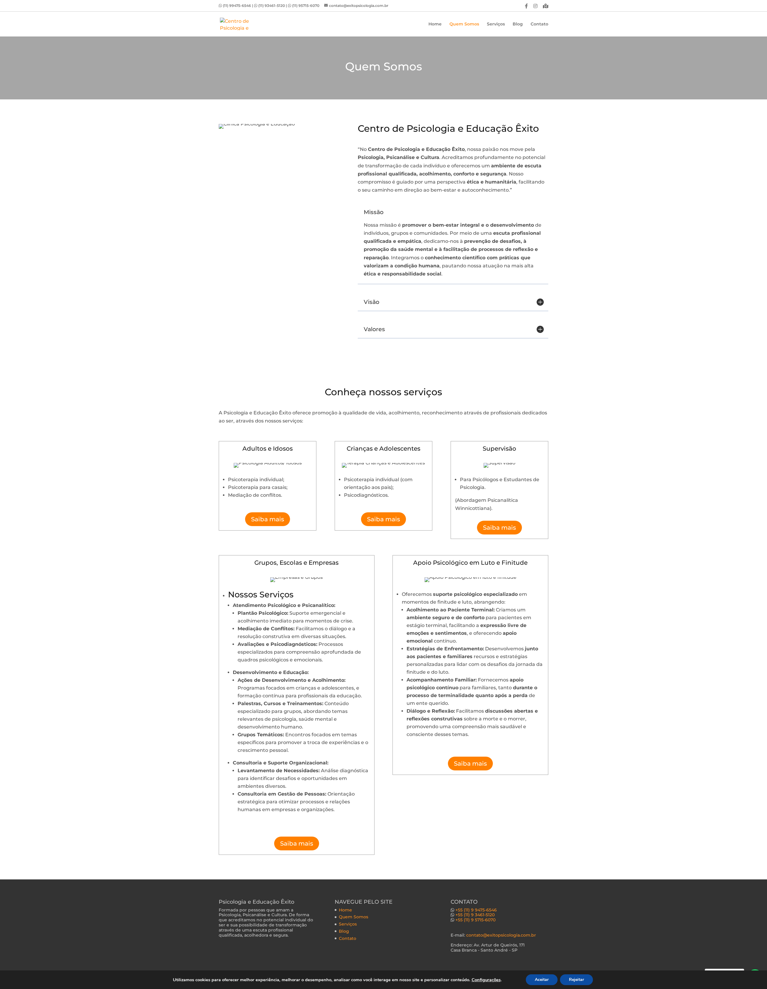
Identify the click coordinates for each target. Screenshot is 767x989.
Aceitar (542, 979)
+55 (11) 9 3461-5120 (475, 914)
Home (435, 24)
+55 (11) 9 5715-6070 (475, 920)
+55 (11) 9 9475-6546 (476, 910)
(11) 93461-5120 (272, 5)
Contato (539, 24)
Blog (518, 24)
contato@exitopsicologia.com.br (501, 935)
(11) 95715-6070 (306, 5)
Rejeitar (576, 979)
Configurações (486, 979)
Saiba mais (267, 519)
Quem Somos (464, 24)
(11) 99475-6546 (237, 5)
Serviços (496, 24)
